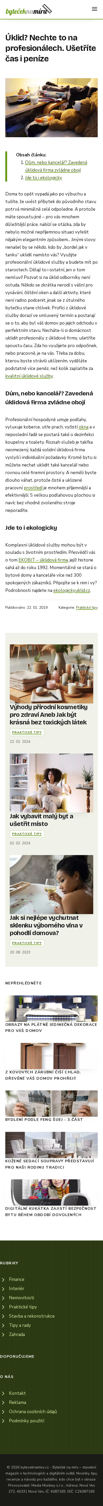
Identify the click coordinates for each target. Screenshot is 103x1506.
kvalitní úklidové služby (29, 376)
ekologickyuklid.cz (71, 590)
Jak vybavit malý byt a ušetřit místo (41, 820)
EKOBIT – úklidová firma (43, 560)
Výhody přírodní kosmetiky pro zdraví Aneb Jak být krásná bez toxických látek (49, 714)
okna (83, 427)
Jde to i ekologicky (43, 178)
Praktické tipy (87, 607)
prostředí (33, 488)
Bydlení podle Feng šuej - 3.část (44, 1119)
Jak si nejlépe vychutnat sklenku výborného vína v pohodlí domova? (46, 925)
